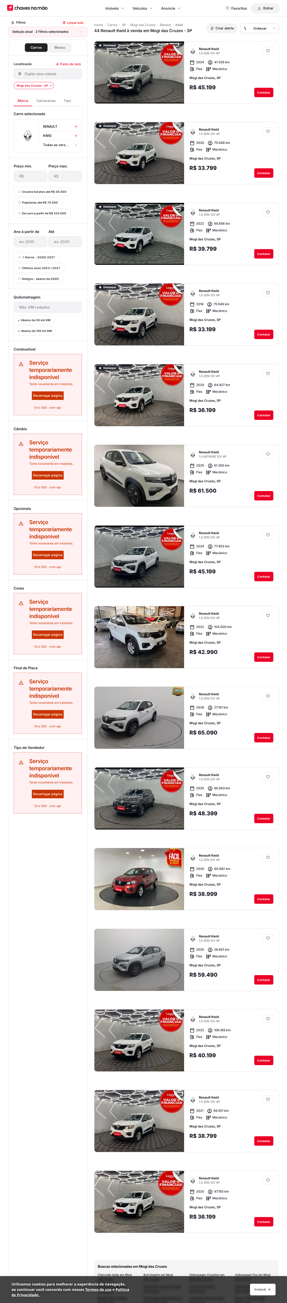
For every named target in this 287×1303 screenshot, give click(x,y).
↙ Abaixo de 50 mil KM (34, 320)
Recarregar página (47, 395)
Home (98, 25)
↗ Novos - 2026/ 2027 (38, 257)
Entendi (260, 1289)
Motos (59, 47)
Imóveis (112, 8)
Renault (165, 25)
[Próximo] (176, 96)
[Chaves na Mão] (27, 8)
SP (124, 25)
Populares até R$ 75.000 (40, 202)
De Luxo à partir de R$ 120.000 (44, 213)
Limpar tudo (75, 22)
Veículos (140, 8)
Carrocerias (46, 101)
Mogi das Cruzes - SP (32, 85)
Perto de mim (70, 64)
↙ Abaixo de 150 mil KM (35, 331)
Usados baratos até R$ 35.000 (44, 191)
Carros (36, 47)
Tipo (67, 101)
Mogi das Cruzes (143, 25)
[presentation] (30, 176)
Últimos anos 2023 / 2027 (41, 268)
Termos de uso (98, 1289)
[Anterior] (168, 96)
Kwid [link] (179, 25)
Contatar (263, 92)
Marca (23, 101)
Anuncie (168, 8)
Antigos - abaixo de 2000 (40, 279)
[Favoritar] (268, 51)
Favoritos (239, 8)
